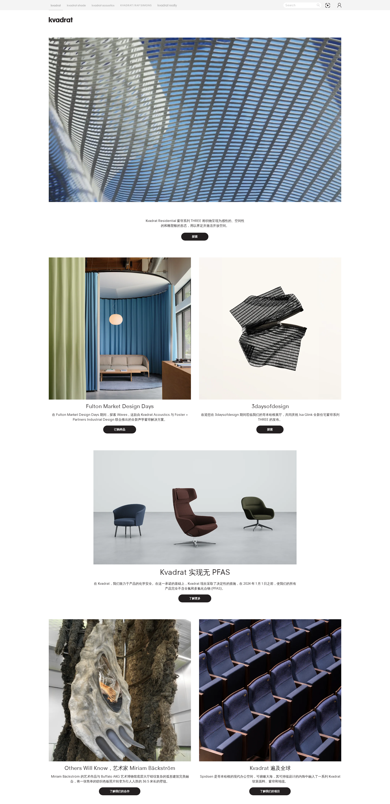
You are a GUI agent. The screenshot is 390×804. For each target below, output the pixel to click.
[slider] (183, 197)
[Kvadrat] (56, 5)
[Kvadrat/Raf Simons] (136, 5)
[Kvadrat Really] (167, 5)
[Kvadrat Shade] (76, 5)
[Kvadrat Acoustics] (103, 5)
